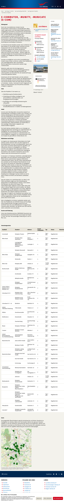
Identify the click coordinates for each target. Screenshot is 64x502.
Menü (3, 7)
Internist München (55, 26)
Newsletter (27, 482)
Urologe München (55, 50)
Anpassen (39, 498)
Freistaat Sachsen (50, 486)
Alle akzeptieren (58, 498)
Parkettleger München (56, 57)
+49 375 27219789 (41, 57)
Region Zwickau (50, 488)
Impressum (6, 484)
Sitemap (5, 492)
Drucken (5, 474)
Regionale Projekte (33, 11)
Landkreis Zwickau (50, 482)
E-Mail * (39, 61)
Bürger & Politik (10, 11)
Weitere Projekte (7, 12)
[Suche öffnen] (55, 7)
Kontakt (5, 482)
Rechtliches (6, 488)
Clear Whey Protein (55, 40)
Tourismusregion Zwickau (52, 484)
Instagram (27, 486)
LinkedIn (26, 490)
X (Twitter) (27, 488)
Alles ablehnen (47, 498)
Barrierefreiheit (7, 490)
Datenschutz (6, 486)
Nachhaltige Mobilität (21, 11)
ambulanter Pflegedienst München (56, 34)
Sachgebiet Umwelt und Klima (41, 30)
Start (2, 11)
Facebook (26, 484)
